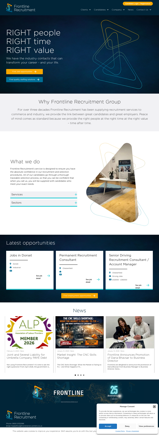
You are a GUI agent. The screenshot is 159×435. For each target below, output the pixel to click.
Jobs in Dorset (120, 255)
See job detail (39, 279)
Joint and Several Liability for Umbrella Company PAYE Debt (27, 356)
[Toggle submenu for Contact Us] (150, 9)
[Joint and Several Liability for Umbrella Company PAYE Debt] (29, 332)
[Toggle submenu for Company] (123, 9)
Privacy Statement (132, 431)
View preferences (146, 426)
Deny (127, 426)
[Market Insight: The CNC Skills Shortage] (80, 332)
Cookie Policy (120, 431)
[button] (154, 406)
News (22, 351)
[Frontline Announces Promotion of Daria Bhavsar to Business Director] (130, 332)
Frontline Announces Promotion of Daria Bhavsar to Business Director (128, 357)
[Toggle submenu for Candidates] (107, 9)
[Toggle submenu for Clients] (89, 9)
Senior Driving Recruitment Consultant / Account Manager (79, 259)
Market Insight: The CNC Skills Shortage (76, 356)
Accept (108, 426)
